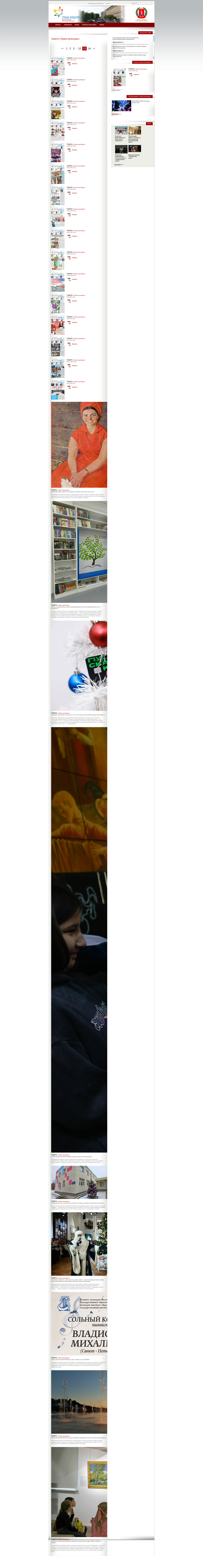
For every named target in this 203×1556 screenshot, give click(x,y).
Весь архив (116, 90)
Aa (78, 3)
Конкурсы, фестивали (89, 24)
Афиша (101, 24)
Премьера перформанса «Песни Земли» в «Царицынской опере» (120, 158)
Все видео (115, 114)
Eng (59, 2)
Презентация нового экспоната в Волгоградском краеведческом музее (134, 139)
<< (62, 48)
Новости (58, 24)
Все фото (118, 164)
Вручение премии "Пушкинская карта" (134, 156)
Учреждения (68, 24)
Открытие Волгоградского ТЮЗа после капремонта (120, 138)
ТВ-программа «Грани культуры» (139, 96)
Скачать (74, 63)
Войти (108, 3)
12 (79, 48)
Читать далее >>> (118, 42)
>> (94, 48)
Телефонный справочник (96, 3)
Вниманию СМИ (145, 33)
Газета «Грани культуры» (142, 62)
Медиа (77, 24)
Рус (54, 2)
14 (89, 48)
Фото (149, 123)
